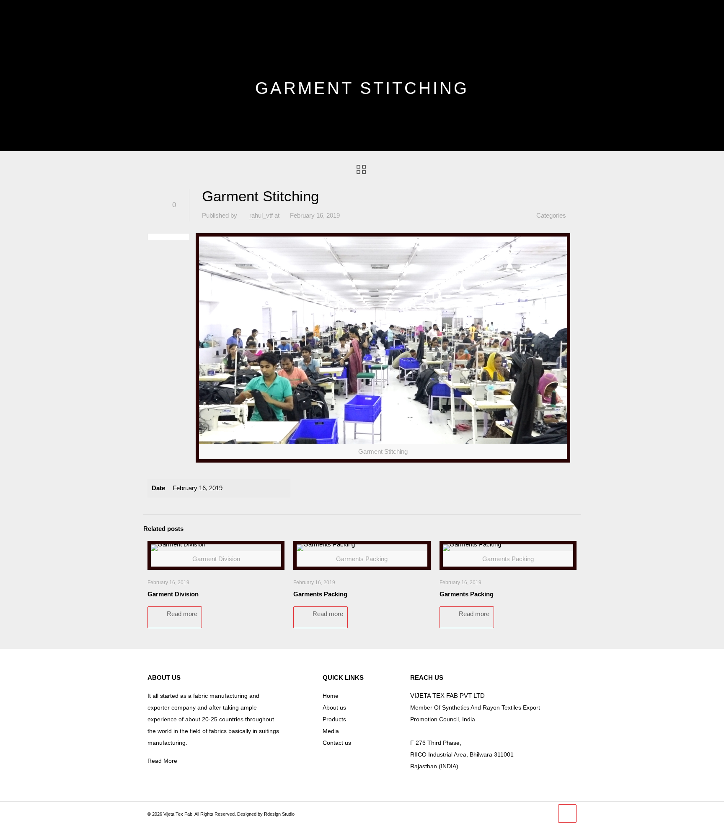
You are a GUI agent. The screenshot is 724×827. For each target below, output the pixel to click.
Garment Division (173, 594)
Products (334, 719)
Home (331, 695)
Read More (162, 760)
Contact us (337, 742)
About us (334, 707)
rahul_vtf (261, 215)
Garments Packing (320, 594)
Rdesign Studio (279, 814)
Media (331, 731)
